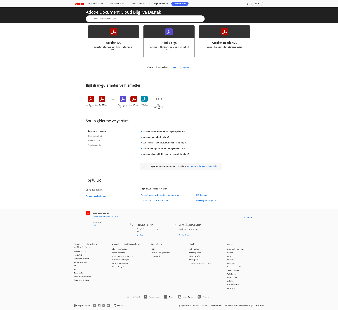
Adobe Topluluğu (194, 256)
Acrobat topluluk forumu (96, 196)
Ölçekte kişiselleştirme (119, 249)
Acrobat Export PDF (91, 106)
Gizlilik (205, 306)
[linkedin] (108, 305)
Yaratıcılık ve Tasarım (95, 3)
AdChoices (260, 306)
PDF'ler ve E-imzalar (117, 3)
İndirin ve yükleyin (195, 253)
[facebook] (94, 305)
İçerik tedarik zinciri (118, 253)
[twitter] (103, 305)
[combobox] (145, 18)
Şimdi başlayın (184, 235)
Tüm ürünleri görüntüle (81, 280)
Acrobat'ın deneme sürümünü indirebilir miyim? (165, 142)
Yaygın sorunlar (94, 145)
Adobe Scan (144, 105)
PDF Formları (202, 195)
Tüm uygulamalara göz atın (158, 107)
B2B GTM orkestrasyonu (120, 263)
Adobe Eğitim (193, 260)
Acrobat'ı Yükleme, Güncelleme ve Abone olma (161, 195)
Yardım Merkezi (194, 249)
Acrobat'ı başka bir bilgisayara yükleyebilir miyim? (166, 154)
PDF (75, 266)
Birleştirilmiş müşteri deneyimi (122, 256)
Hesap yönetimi (95, 136)
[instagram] (99, 305)
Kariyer (229, 256)
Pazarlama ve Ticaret (139, 3)
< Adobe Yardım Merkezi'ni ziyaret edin (105, 216)
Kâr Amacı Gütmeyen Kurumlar (161, 253)
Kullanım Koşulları (216, 306)
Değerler (230, 281)
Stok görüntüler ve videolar (82, 276)
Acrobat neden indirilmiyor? (156, 137)
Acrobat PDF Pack (101, 105)
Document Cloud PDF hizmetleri (154, 200)
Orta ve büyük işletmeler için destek (201, 263)
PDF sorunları (94, 140)
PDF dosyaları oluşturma (206, 200)
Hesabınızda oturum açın (235, 249)
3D (75, 269)
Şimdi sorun (141, 235)
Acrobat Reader (133, 105)
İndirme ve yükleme (97, 131)
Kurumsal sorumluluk (234, 267)
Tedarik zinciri (231, 274)
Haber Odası (231, 263)
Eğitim (186, 67)
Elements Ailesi (79, 273)
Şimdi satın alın (179, 3)
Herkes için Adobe (233, 285)
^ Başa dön (248, 218)
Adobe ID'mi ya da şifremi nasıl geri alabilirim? (164, 148)
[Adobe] (79, 3)
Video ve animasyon (80, 262)
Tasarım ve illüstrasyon (81, 259)
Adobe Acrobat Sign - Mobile (122, 106)
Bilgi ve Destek (160, 3)
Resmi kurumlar (156, 256)
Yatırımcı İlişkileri (233, 270)
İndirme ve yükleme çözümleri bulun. (202, 166)
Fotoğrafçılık (78, 255)
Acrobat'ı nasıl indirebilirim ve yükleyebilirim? (164, 131)
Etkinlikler (230, 260)
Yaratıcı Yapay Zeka (80, 252)
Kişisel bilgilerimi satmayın (244, 306)
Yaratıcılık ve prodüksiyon (120, 260)
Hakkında (230, 253)
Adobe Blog (231, 288)
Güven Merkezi (232, 277)
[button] (248, 4)
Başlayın (95, 225)
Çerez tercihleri (229, 306)
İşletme (174, 67)
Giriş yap (257, 4)
